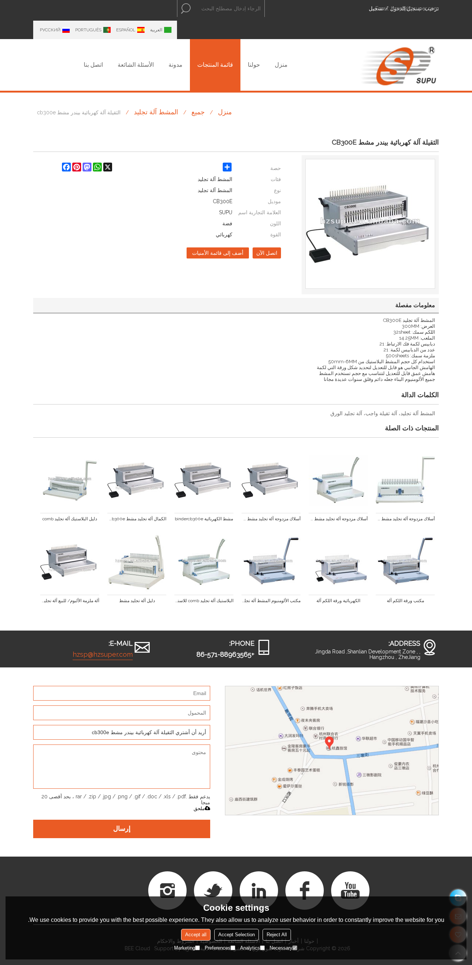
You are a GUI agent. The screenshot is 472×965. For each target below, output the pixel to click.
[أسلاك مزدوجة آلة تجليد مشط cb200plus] (405, 480)
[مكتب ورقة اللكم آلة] (405, 561)
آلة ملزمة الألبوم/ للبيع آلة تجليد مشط (69, 600)
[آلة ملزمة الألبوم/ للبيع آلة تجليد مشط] (69, 561)
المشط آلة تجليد (156, 112)
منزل (281, 64)
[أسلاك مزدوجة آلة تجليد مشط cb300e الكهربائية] (271, 480)
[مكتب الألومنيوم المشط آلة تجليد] (271, 561)
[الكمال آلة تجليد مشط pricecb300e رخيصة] (136, 480)
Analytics (250, 948)
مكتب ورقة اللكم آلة (405, 600)
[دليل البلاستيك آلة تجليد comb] (69, 480)
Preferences (217, 948)
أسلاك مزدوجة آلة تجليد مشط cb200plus (405, 518)
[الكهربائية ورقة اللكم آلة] (338, 561)
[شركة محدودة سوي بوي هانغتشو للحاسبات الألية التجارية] (398, 65)
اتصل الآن (266, 253)
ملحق (199, 808)
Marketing (184, 948)
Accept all (195, 934)
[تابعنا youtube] (350, 890)
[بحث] (185, 8)
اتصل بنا (93, 64)
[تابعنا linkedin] (259, 890)
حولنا (254, 64)
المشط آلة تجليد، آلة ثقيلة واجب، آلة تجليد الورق (382, 413)
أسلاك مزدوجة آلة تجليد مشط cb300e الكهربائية (271, 518)
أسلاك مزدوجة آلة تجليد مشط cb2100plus (338, 518)
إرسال (122, 829)
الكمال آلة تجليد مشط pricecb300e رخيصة (136, 518)
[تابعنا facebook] (304, 890)
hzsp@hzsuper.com (415, 8)
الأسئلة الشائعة (136, 64)
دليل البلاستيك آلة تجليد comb (69, 518)
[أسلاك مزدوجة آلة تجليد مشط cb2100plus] (338, 480)
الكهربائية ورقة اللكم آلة (338, 600)
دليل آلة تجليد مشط (137, 600)
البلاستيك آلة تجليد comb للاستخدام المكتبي (203, 600)
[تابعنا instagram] (167, 890)
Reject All (277, 934)
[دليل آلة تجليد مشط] (136, 561)
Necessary (281, 948)
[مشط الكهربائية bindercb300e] (203, 480)
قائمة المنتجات (215, 64)
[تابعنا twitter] (213, 890)
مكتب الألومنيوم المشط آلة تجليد (271, 600)
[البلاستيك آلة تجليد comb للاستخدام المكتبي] (203, 561)
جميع (198, 112)
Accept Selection (236, 934)
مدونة (176, 64)
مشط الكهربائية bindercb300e (204, 518)
